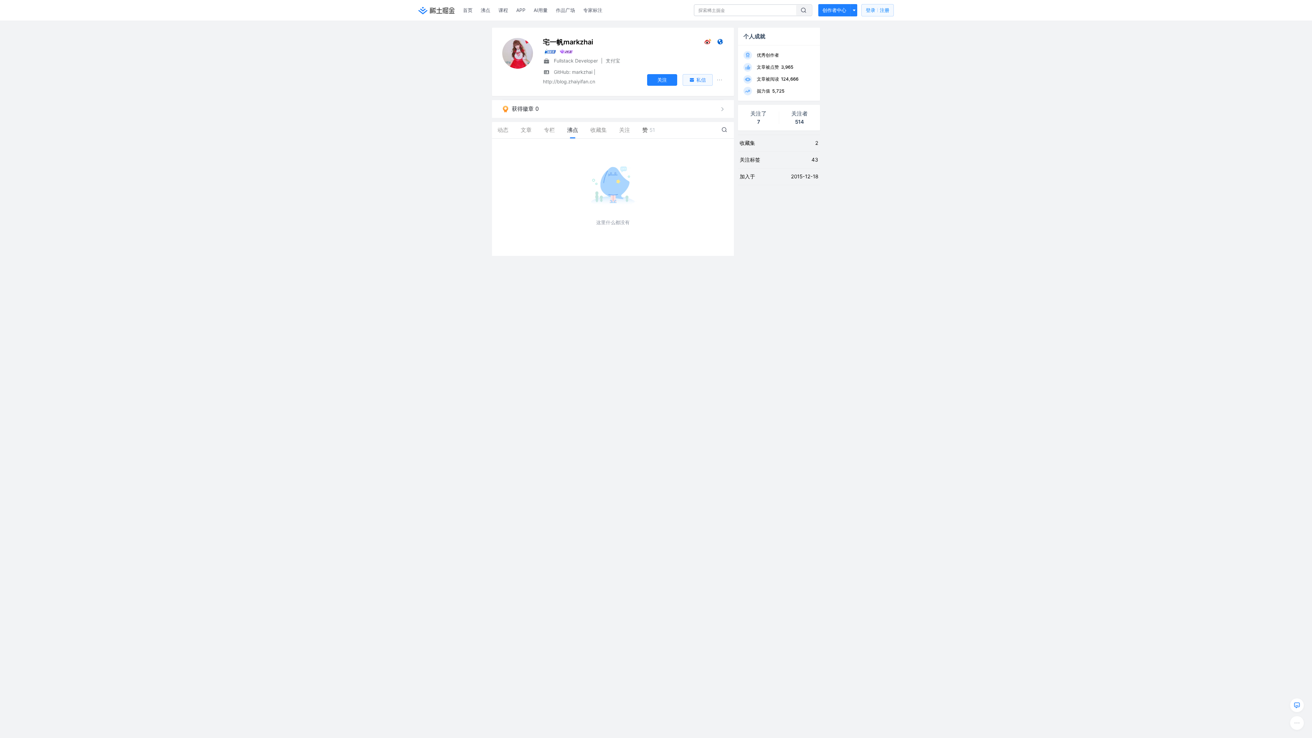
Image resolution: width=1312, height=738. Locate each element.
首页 (468, 10)
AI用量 (541, 10)
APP (520, 10)
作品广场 (565, 10)
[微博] (707, 43)
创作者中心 (834, 10)
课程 (503, 10)
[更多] (1297, 723)
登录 (877, 10)
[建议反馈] (1297, 705)
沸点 (485, 10)
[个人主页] (720, 43)
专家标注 (592, 10)
